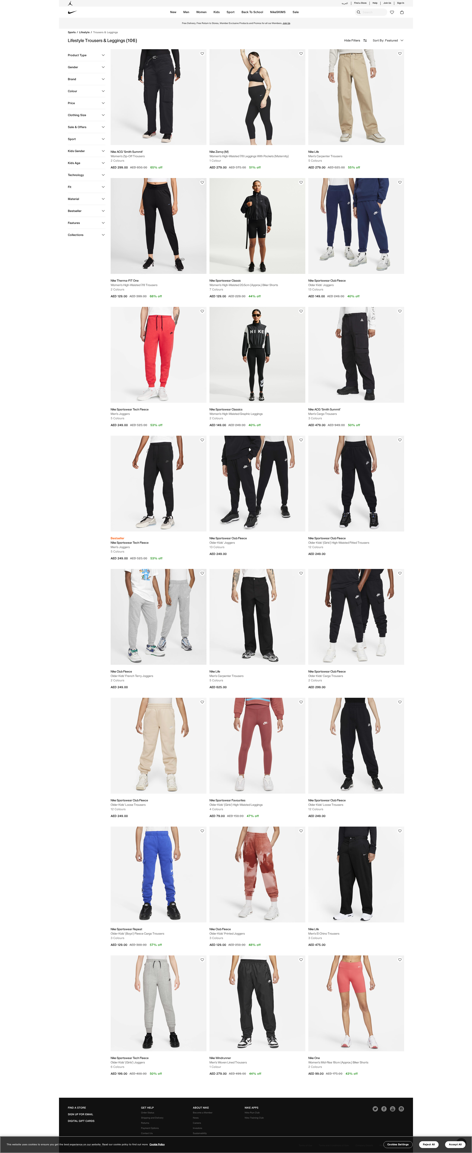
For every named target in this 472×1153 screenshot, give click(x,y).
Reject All (429, 1144)
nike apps (251, 1107)
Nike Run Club (252, 1112)
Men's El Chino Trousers (323, 933)
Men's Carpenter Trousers (325, 156)
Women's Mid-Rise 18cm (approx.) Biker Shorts (338, 1062)
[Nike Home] (72, 12)
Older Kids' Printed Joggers (227, 933)
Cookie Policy (157, 1144)
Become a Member (202, 1112)
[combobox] (371, 12)
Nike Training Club (254, 1117)
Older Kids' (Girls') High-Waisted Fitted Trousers (338, 542)
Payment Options (150, 1128)
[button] (173, 12)
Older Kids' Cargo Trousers (325, 676)
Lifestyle (84, 32)
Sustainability (200, 1133)
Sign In (400, 3)
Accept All (455, 1144)
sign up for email (80, 1114)
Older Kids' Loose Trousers (128, 804)
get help (147, 1107)
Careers (197, 1122)
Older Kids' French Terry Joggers (132, 676)
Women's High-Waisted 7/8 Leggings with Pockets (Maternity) (249, 156)
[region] (236, 1144)
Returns (145, 1122)
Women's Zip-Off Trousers (128, 156)
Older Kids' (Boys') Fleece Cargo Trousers (137, 933)
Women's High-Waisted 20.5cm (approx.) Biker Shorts (243, 285)
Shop (268, 23)
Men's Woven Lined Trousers (228, 1062)
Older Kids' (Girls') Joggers (128, 1062)
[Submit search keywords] (358, 12)
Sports (72, 32)
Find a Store (360, 3)
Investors (197, 1128)
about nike (201, 1107)
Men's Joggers (120, 414)
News (196, 1117)
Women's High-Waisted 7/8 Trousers (134, 285)
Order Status (147, 1112)
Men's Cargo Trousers (322, 414)
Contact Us (147, 1133)
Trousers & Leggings (105, 32)
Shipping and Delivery (152, 1117)
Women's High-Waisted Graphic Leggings (236, 414)
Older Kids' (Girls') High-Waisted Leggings (236, 804)
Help (375, 3)
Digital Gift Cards (81, 1121)
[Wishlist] (202, 53)
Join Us (387, 3)
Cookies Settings (398, 1144)
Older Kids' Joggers (321, 285)
